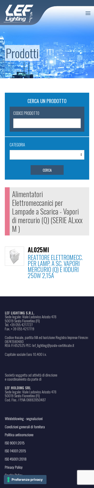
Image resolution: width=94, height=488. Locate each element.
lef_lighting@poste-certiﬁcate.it (53, 345)
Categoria (17, 145)
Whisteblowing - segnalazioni (24, 418)
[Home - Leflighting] (28, 12)
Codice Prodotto (26, 113)
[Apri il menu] (88, 13)
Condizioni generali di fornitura (25, 426)
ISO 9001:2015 (15, 442)
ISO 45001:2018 (16, 459)
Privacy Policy (14, 467)
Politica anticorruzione (19, 434)
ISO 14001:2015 (15, 450)
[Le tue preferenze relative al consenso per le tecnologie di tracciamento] (25, 479)
